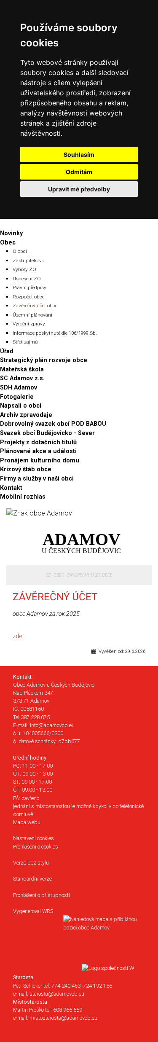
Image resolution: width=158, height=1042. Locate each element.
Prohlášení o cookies (35, 846)
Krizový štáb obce (25, 469)
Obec (8, 242)
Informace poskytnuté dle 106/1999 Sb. (55, 333)
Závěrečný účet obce (35, 306)
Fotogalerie (17, 396)
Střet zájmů (25, 342)
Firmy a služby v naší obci (37, 478)
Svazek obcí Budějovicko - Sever (47, 433)
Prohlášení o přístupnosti (41, 895)
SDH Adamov (18, 387)
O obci (20, 251)
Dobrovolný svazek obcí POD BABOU (53, 423)
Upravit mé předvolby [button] (79, 189)
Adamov (81, 541)
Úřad (6, 351)
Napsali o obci (20, 405)
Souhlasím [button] (79, 154)
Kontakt (11, 487)
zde (17, 636)
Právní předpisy (29, 287)
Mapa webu (26, 822)
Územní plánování (32, 315)
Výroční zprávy (29, 324)
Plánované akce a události (38, 451)
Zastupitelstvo (28, 260)
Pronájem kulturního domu (39, 460)
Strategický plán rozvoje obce (43, 360)
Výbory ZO (24, 269)
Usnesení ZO (27, 279)
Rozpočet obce (28, 297)
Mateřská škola (22, 369)
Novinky (11, 233)
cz (48, 575)
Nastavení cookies (33, 838)
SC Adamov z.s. (22, 378)
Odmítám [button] (79, 171)
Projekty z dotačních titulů (38, 442)
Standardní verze (32, 878)
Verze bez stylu (31, 862)
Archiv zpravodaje (26, 415)
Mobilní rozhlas (23, 496)
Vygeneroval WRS (33, 911)
